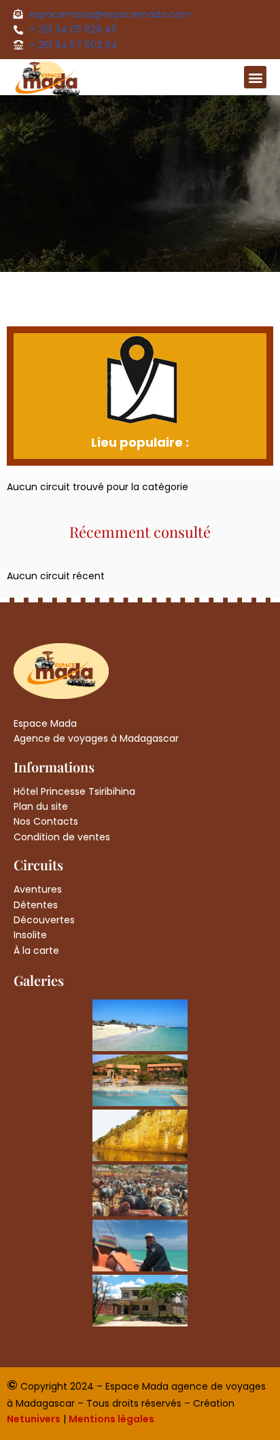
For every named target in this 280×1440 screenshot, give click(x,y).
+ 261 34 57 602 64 (73, 45)
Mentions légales (111, 1419)
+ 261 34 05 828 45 (73, 29)
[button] (255, 77)
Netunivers (33, 1419)
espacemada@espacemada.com (110, 14)
